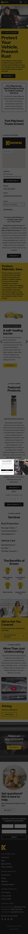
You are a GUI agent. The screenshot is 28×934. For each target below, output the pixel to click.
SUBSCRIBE (7, 470)
